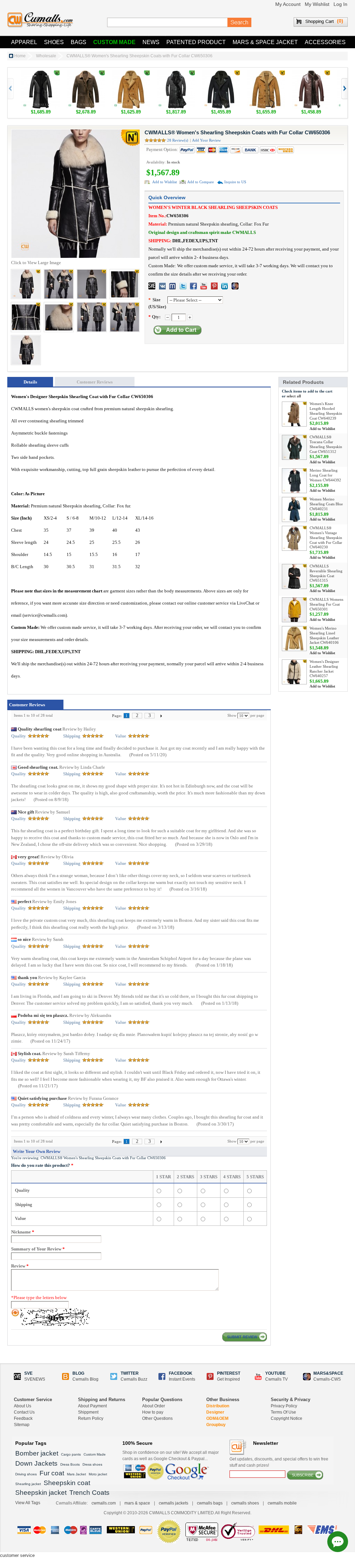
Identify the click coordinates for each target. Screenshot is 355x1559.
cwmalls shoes (245, 1503)
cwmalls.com (104, 1503)
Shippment (88, 1412)
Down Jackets (36, 1463)
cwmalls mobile (282, 1503)
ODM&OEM (217, 1418)
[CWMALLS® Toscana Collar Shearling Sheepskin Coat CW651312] (294, 447)
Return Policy (90, 1418)
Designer (215, 1412)
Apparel (24, 42)
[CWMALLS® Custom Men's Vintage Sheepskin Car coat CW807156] (266, 73)
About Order (153, 1406)
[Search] (239, 22)
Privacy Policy (284, 1406)
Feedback (23, 1418)
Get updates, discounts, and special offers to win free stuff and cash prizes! (279, 1462)
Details (30, 382)
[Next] (161, 715)
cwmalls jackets (173, 1503)
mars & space (137, 1503)
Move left (343, 88)
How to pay (152, 1412)
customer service (17, 1555)
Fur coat (52, 1473)
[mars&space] (235, 286)
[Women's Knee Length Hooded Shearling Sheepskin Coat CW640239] (294, 414)
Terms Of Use (283, 1412)
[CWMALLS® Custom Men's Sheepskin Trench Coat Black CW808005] (40, 73)
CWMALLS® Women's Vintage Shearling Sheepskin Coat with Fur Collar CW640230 (326, 537)
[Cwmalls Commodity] (40, 20)
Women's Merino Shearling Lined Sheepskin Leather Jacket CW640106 (324, 635)
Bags (78, 42)
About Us (22, 1406)
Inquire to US (235, 182)
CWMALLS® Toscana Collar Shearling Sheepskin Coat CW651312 (326, 444)
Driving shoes (26, 1474)
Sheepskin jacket (41, 1492)
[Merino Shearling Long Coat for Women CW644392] (294, 480)
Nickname (22, 1231)
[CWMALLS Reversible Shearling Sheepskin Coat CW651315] (294, 576)
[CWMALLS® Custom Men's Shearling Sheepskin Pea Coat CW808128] (131, 73)
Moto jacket (98, 1474)
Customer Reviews (95, 382)
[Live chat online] (337, 1541)
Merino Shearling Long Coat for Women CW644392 (325, 475)
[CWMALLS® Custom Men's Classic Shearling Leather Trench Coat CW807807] (311, 73)
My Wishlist (317, 4)
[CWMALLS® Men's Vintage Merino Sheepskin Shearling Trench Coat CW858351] (86, 73)
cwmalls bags (210, 1503)
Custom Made (114, 42)
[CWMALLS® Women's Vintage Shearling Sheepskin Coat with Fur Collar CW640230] (294, 538)
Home (20, 55)
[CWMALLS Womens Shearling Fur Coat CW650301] (294, 609)
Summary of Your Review (38, 1249)
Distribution (217, 1406)
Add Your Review (206, 140)
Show (231, 715)
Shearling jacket (28, 1484)
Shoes (54, 42)
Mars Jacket (76, 1474)
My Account (288, 4)
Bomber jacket (36, 1453)
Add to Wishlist (164, 182)
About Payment (92, 1406)
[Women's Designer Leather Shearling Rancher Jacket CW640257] (294, 671)
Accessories (325, 42)
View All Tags (27, 1502)
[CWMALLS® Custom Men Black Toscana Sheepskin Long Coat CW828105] (176, 73)
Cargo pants (71, 1454)
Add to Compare (200, 182)
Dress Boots (70, 1464)
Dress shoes (92, 1464)
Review (20, 1266)
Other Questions (157, 1418)
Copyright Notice (286, 1418)
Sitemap (21, 1424)
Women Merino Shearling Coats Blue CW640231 (326, 504)
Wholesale (46, 55)
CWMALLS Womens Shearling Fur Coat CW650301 (326, 604)
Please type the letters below (39, 1297)
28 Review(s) (177, 140)
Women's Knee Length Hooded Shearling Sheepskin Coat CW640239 (326, 411)
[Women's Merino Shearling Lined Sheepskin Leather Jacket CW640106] (294, 638)
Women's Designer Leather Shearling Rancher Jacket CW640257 (324, 668)
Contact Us (24, 1412)
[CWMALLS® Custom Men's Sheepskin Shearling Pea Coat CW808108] (221, 73)
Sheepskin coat (67, 1482)
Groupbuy (216, 1424)
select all (294, 396)
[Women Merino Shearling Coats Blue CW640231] (294, 509)
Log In (340, 4)
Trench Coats (89, 1492)
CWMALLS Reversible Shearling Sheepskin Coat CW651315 (326, 573)
